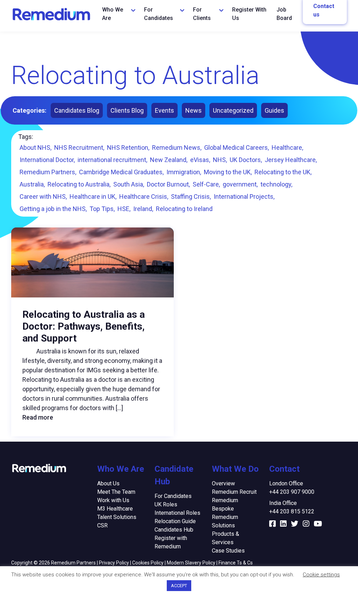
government (240, 184)
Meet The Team (116, 492)
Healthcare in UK (92, 196)
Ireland (142, 208)
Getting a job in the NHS (53, 208)
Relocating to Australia (78, 184)
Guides (274, 110)
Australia (32, 184)
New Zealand (168, 159)
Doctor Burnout (168, 184)
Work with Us (113, 500)
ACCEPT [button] (179, 585)
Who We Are (112, 13)
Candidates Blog (76, 110)
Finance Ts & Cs (236, 563)
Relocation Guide (175, 521)
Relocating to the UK (282, 172)
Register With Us (249, 13)
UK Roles (166, 504)
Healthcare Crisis (143, 196)
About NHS (35, 147)
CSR (102, 525)
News (193, 110)
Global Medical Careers (236, 147)
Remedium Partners (47, 172)
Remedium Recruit (234, 492)
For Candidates (158, 13)
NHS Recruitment (78, 147)
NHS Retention (127, 147)
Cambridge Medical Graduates (121, 172)
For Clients (202, 13)
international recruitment (112, 159)
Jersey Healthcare (290, 159)
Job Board (284, 13)
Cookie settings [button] (321, 574)
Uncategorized (233, 110)
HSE (123, 208)
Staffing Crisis (190, 196)
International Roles (177, 513)
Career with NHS (43, 196)
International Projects (243, 196)
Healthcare (287, 147)
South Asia (128, 184)
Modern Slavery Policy (191, 563)
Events (164, 110)
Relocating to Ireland (184, 208)
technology (275, 184)
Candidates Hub (174, 529)
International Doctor (47, 159)
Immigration (183, 172)
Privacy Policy (114, 563)
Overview (223, 483)
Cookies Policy (148, 563)
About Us (108, 483)
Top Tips (102, 208)
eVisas (199, 159)
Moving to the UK (227, 172)
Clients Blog (127, 110)
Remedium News (176, 147)
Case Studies (228, 550)
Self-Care (206, 184)
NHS (219, 159)
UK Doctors (245, 159)
